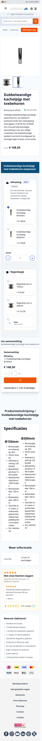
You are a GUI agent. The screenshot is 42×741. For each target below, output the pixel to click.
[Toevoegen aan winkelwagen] (20, 380)
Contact (20, 712)
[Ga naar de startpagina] (19, 9)
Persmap (20, 706)
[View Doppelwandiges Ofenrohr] (18, 82)
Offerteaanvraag (29, 30)
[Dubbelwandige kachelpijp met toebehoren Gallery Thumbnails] (12, 82)
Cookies (20, 717)
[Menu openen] (5, 8)
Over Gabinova (20, 700)
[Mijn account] (31, 9)
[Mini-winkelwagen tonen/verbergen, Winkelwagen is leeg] (35, 9)
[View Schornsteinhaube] (6, 82)
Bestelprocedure (20, 683)
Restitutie (20, 695)
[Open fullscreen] (20, 56)
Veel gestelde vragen (20, 689)
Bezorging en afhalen (12, 110)
